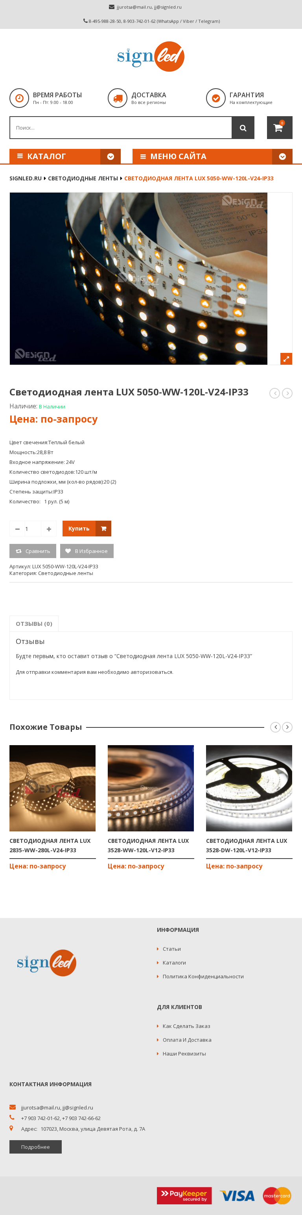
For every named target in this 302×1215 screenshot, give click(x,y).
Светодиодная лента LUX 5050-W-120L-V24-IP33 (288, 393)
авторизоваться (151, 671)
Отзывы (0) (34, 623)
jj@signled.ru (168, 7)
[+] (49, 528)
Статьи (172, 948)
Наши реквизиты (184, 1053)
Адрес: (29, 1129)
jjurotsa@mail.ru (134, 7)
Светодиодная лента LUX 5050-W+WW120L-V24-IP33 (275, 393)
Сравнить (38, 551)
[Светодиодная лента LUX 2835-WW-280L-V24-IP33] (52, 788)
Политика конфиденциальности (203, 976)
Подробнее (35, 1146)
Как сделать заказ (186, 1026)
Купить (79, 528)
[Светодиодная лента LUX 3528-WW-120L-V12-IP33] (151, 788)
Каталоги (174, 962)
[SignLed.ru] (151, 56)
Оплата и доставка (187, 1039)
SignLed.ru (25, 178)
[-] (17, 528)
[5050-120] (151, 279)
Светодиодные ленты (83, 178)
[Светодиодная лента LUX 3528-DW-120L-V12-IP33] (249, 788)
